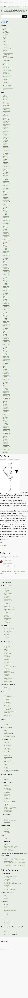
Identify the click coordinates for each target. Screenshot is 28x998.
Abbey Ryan (6, 637)
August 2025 (5, 112)
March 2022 (5, 162)
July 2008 (5, 401)
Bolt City (5, 752)
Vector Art (5, 83)
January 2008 (6, 410)
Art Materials (5, 34)
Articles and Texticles (8, 811)
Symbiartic (6, 819)
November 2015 (6, 272)
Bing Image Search (8, 922)
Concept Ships (7, 794)
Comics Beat (6, 742)
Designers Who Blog (8, 715)
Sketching (5, 77)
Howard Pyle (6, 695)
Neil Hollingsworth (7, 646)
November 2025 (6, 108)
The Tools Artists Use (8, 828)
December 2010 (6, 359)
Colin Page (6, 655)
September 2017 (6, 240)
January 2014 (6, 305)
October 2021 (6, 169)
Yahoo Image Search (8, 923)
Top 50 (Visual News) (8, 844)
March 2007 (5, 424)
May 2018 (5, 229)
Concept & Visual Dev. (7, 42)
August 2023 (5, 140)
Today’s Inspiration (7, 700)
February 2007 (6, 426)
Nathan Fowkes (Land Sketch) (10, 666)
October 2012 (6, 326)
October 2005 (6, 449)
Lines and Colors (4, 941)
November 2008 (6, 395)
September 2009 (6, 380)
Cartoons (5, 38)
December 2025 (6, 106)
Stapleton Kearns (7, 653)
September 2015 (6, 275)
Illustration (5, 56)
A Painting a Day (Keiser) (9, 628)
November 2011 (6, 342)
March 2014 (5, 302)
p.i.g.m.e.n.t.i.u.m (7, 618)
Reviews (5, 72)
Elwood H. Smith (7, 712)
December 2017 (6, 236)
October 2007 (6, 414)
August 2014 (5, 294)
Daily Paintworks (7, 638)
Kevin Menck (6, 649)
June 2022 (5, 157)
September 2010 (6, 363)
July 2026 (5, 96)
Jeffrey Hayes (6, 634)
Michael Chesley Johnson (9, 672)
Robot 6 (5, 743)
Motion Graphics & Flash (8, 57)
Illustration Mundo (7, 702)
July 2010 (5, 366)
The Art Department (8, 722)
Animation (5, 31)
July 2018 (5, 226)
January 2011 (6, 357)
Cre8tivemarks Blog (8, 805)
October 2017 (6, 239)
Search (2, 14)
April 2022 (5, 160)
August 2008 (5, 399)
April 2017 (5, 248)
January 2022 (6, 165)
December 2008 (6, 394)
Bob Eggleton (6, 724)
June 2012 (5, 332)
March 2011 (5, 354)
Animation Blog (7, 786)
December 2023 (6, 134)
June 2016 (5, 262)
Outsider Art (5, 61)
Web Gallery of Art (7, 886)
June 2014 (5, 297)
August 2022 (5, 154)
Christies (5, 907)
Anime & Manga (6, 32)
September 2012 (6, 328)
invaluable (6, 898)
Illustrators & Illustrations (9, 711)
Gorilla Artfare (6, 779)
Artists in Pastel (7, 622)
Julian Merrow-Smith (8, 631)
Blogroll (4, 37)
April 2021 (5, 178)
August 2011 (5, 347)
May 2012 (5, 334)
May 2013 (5, 316)
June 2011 (5, 350)
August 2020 (5, 189)
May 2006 (5, 439)
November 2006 (6, 430)
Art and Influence (7, 591)
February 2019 (6, 216)
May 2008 (5, 404)
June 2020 (5, 192)
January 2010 (6, 375)
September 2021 (6, 170)
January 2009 (6, 392)
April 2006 (5, 440)
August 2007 (5, 417)
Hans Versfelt (6, 657)
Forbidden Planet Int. (8, 749)
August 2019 (5, 207)
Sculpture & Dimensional (8, 75)
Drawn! (5, 730)
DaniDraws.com (7, 713)
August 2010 (5, 364)
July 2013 (5, 313)
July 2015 (5, 278)
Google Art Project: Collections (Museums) (12, 883)
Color (4, 40)
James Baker (6, 761)
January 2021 (6, 182)
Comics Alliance (7, 748)
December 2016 (6, 254)
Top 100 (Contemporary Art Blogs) (11, 846)
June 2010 (5, 367)
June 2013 (5, 315)
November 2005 (6, 448)
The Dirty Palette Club (8, 679)
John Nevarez (6, 797)
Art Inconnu (6, 602)
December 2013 (6, 306)
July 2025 (5, 114)
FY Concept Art (7, 792)
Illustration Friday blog (8, 708)
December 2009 (6, 376)
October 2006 (6, 431)
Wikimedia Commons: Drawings (10, 877)
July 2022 (5, 156)
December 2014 (6, 289)
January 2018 (6, 235)
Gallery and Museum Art (8, 53)
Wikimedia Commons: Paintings (10, 876)
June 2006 (5, 437)
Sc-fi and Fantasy (6, 73)
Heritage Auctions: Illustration (10, 910)
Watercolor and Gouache (8, 88)
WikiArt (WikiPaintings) (8, 880)
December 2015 (6, 271)
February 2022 (6, 163)
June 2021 (5, 175)
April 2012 (5, 335)
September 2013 (6, 310)
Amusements (6, 29)
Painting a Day (6, 64)
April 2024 (5, 128)
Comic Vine (6, 746)
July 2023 (5, 141)
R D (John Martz (7, 706)
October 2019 (6, 204)
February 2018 (6, 233)
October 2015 (6, 274)
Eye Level (6, 615)
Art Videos (5, 35)
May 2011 (5, 351)
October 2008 (6, 396)
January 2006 (6, 445)
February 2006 (6, 443)
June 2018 (5, 227)
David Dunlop (6, 616)
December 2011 (6, 341)
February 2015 (6, 286)
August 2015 (5, 277)
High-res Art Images (7, 54)
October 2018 (6, 221)
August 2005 (5, 452)
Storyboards (5, 79)
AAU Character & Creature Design (11, 808)
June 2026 (5, 97)
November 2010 (6, 360)
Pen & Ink (5, 69)
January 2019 (6, 217)
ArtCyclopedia (6, 885)
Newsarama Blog (7, 745)
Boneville (5, 764)
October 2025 (6, 109)
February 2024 (6, 131)
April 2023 (5, 144)
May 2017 (5, 246)
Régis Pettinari (7, 660)
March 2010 (5, 372)
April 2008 (5, 405)
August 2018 (5, 224)
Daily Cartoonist (7, 768)
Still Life (5, 604)
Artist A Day (6, 612)
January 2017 (6, 252)
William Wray (6, 668)
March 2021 (5, 179)
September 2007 (6, 415)
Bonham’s (6, 906)
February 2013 (6, 321)
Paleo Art (5, 66)
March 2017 (5, 249)
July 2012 (5, 331)
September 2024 (6, 124)
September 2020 (6, 188)
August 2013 (5, 312)
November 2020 (6, 185)
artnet (5, 895)
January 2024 (6, 132)
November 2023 (6, 135)
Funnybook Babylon (8, 760)
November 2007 (6, 413)
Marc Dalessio (7, 650)
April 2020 (5, 195)
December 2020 (6, 183)
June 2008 (5, 402)
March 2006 (5, 442)
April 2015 (5, 283)
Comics (4, 41)
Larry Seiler (6, 652)
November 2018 (6, 220)
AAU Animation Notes (8, 810)
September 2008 (6, 398)
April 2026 (5, 100)
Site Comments (6, 76)
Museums (5, 59)
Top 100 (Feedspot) (8, 849)
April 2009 (5, 388)
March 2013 (5, 319)
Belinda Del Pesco (7, 663)
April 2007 (5, 423)
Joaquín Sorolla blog (8, 621)
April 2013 (5, 318)
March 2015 (5, 284)
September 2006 (6, 433)
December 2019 (6, 201)
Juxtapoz (5, 687)
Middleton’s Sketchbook (8, 762)
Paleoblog (6, 817)
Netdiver (6, 539)
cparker (11, 459)
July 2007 (5, 418)
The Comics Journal (8, 757)
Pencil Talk (6, 829)
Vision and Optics (6, 86)
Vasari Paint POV (7, 596)
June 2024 (5, 127)
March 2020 (5, 197)
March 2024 (5, 130)
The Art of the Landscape (9, 607)
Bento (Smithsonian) (8, 600)
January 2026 (6, 105)
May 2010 (5, 369)
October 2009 (6, 379)
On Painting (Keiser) (8, 630)
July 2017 (5, 243)
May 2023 (5, 143)
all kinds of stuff (7, 801)
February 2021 (6, 181)
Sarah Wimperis (7, 675)
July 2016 (5, 261)
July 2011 (5, 348)
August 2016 (5, 259)
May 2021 (5, 176)
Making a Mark (7, 606)
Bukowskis (6, 913)
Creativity (5, 44)
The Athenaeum (7, 879)
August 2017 (5, 242)
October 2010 (6, 361)
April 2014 (5, 300)
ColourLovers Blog (7, 838)
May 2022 (5, 159)
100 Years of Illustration (8, 696)
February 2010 (6, 373)
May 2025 (5, 116)
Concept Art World (7, 789)
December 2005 (6, 446)
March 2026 (5, 102)
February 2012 (6, 338)
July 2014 (5, 296)
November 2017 (6, 238)
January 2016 (6, 270)
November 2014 (6, 290)
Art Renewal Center (8, 888)
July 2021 (5, 173)
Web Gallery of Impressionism (10, 889)
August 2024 (5, 125)
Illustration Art (6, 699)
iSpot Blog (6, 716)
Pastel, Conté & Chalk (7, 67)
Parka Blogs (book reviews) (9, 736)
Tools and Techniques (7, 80)
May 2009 (5, 386)
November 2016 (6, 255)
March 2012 (5, 337)
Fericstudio (15, 524)
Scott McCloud (7, 755)
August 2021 (5, 172)
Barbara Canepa (7, 734)
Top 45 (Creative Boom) (8, 850)
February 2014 (6, 303)
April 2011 (5, 353)
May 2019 (5, 211)
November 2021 (6, 167)
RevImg (5, 931)
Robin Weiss (6, 665)
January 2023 (6, 149)
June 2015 (5, 280)
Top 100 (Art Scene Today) (9, 847)
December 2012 (6, 324)
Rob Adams (6, 676)
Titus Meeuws (6, 659)
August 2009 (5, 382)
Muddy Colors (6, 777)
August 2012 (5, 329)
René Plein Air (6, 662)
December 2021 (6, 166)
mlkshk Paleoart (7, 822)
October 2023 (6, 137)
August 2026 (5, 95)
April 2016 (5, 265)
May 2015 (5, 281)
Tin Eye (5, 929)
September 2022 (6, 153)
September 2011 (6, 345)
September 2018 (6, 223)
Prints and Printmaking (8, 70)
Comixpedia (6, 758)
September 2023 (6, 138)
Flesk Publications (7, 733)
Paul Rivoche (6, 767)
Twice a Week (6, 674)
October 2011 (6, 344)
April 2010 (5, 370)
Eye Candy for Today (7, 51)
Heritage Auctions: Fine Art (9, 908)
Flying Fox (6, 597)
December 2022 (6, 150)
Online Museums (6, 60)
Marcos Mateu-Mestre (8, 799)
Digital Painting (6, 47)
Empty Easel (6, 831)
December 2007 (6, 411)
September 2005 (6, 450)
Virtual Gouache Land (8, 644)
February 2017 (6, 251)
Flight (5, 754)
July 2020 (5, 191)
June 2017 (5, 245)
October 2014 (6, 291)
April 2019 (5, 213)
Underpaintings (7, 590)
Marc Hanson (6, 647)
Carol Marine (6, 635)
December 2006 (6, 429)
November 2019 (6, 202)
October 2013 (6, 309)
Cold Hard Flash (7, 788)
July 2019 (5, 208)
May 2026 (5, 99)
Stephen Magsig (7, 671)
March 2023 (5, 146)
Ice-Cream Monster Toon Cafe (10, 807)
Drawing (5, 50)
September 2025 (6, 111)
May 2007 (5, 421)
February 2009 (6, 391)
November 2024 (6, 121)
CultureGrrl (6, 619)
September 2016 (6, 258)
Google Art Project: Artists (9, 882)
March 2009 (5, 389)
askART (5, 897)
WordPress (8, 948)
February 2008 (6, 408)
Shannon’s (6, 914)
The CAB (5, 791)
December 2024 (6, 119)
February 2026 (6, 103)
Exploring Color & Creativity (9, 609)
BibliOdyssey (6, 697)
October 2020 (6, 186)
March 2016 (5, 267)
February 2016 (6, 268)
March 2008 (5, 407)
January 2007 (6, 427)
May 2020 (5, 194)
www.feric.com (3, 545)
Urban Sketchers (7, 599)
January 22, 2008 (7, 563)
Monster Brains (7, 709)
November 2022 (6, 151)
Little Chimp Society (8, 703)
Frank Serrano (7, 669)
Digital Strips (6, 771)
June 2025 (5, 115)
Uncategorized (6, 82)
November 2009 (6, 378)
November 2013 (6, 307)
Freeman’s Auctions (8, 911)
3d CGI (4, 28)
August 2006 (5, 434)
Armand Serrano (7, 798)
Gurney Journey (7, 588)
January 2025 (6, 118)
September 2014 (6, 293)
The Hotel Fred (7, 765)
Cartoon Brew (6, 785)
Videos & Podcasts (7, 85)
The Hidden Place (7, 603)
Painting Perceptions (8, 593)
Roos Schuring (7, 656)
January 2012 (6, 340)
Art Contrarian (6, 610)
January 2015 (6, 287)
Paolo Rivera (6, 751)
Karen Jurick (6, 632)
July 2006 (5, 436)
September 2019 (6, 205)
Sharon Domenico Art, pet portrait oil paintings (13, 858)
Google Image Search (8, 920)
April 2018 (5, 230)
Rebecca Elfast (7, 560)
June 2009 (5, 385)
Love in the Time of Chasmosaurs (11, 820)
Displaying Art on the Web (8, 48)
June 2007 (5, 420)
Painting (5, 63)
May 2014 (5, 299)
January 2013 (6, 322)
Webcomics (5, 89)
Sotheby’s (6, 904)
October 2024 (6, 122)
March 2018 (5, 232)
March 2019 (5, 214)
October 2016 (6, 256)
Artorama (5, 688)
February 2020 (6, 198)
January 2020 (6, 200)
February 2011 (6, 356)
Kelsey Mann (6, 804)
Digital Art (5, 45)
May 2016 (5, 264)
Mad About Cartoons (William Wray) (11, 770)
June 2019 (5, 210)
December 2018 (6, 218)
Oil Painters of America (8, 594)
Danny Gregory (7, 705)
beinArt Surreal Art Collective (9, 613)
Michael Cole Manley (8, 678)
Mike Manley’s (8, 681)
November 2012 (6, 325)
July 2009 (5, 383)
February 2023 (6, 147)
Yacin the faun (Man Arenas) (9, 802)
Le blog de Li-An (7, 732)
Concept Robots (7, 795)
